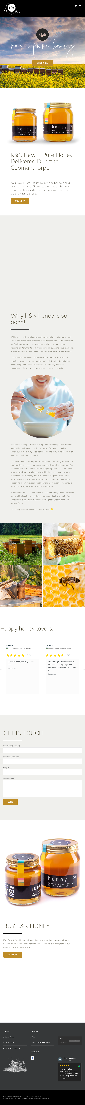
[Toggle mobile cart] (76, 5)
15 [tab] (57, 700)
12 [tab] (47, 700)
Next (84, 669)
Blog (33, 1037)
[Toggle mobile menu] (80, 5)
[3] (21, 567)
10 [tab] (41, 700)
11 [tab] (44, 700)
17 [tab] (64, 700)
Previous (1, 669)
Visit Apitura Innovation (41, 1043)
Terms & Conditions (12, 1048)
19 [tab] (71, 700)
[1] (64, 524)
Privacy (37, 1098)
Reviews (35, 1031)
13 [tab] (51, 700)
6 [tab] (27, 700)
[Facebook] (32, 1058)
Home (7, 1031)
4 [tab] (21, 700)
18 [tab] (67, 700)
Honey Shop (9, 1037)
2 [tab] (14, 700)
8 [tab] (34, 700)
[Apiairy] (21, 524)
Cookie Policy (45, 1098)
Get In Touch (9, 1043)
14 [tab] (54, 700)
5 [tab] (24, 700)
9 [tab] (37, 700)
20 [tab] (74, 700)
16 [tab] (61, 700)
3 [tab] (17, 700)
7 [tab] (31, 700)
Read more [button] (63, 1078)
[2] (64, 567)
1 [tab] (11, 700)
